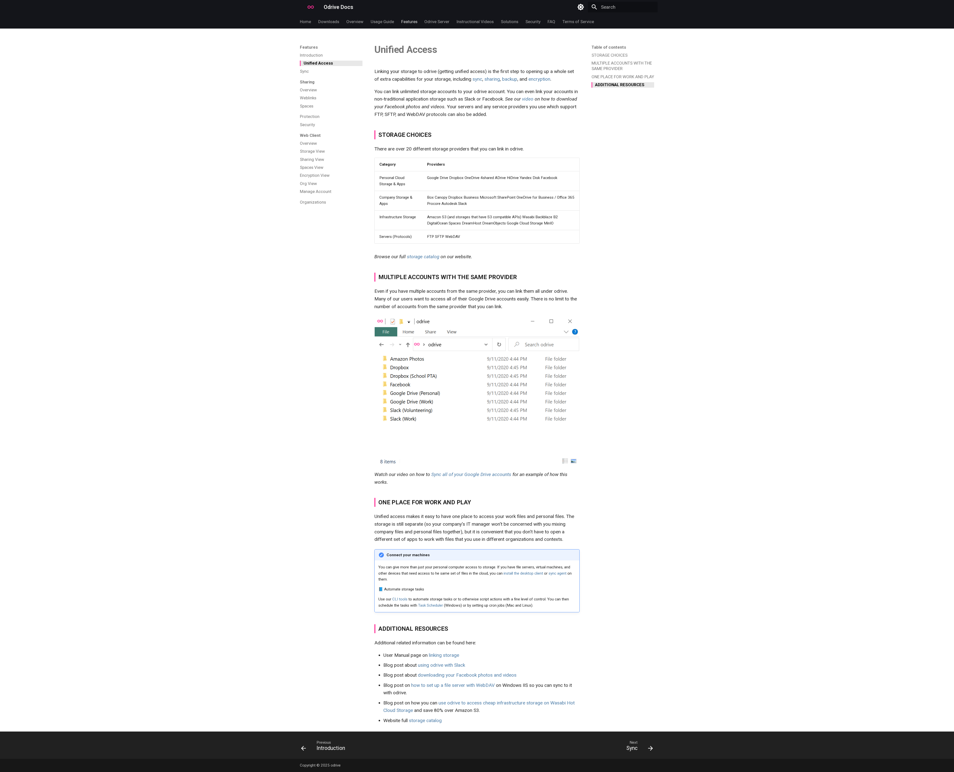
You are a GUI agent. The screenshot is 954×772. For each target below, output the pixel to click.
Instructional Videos (475, 21)
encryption (539, 79)
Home (305, 21)
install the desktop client (523, 573)
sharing (492, 79)
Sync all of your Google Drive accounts (471, 474)
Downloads (328, 21)
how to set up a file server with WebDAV (453, 685)
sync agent (557, 573)
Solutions (509, 21)
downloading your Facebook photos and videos (467, 675)
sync (477, 79)
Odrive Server (436, 21)
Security (532, 21)
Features (409, 21)
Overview (354, 21)
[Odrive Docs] (300, 7)
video (527, 99)
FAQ (551, 21)
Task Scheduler (430, 605)
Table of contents (609, 47)
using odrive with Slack (441, 665)
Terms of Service (578, 21)
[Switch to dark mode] (581, 7)
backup (509, 79)
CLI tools (399, 599)
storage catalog (423, 256)
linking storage (444, 655)
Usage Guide (382, 21)
